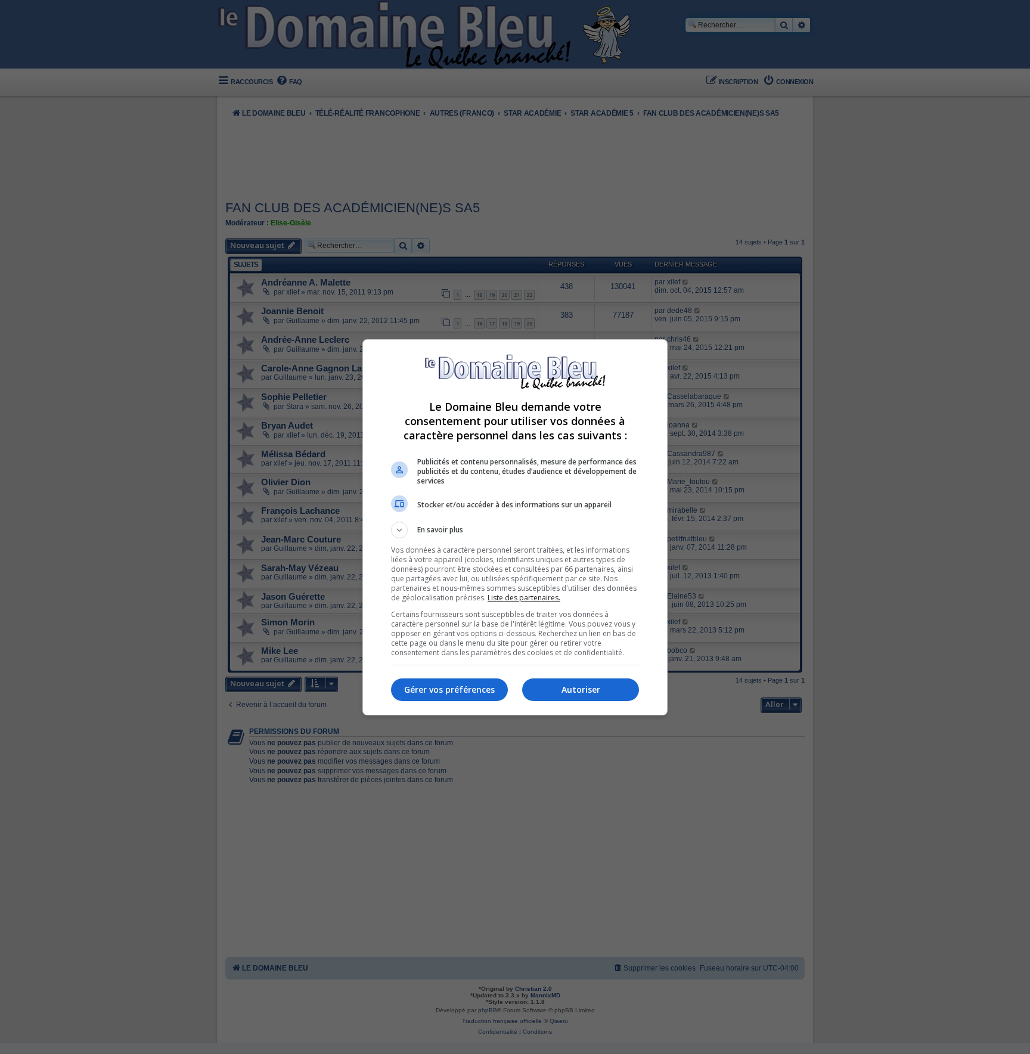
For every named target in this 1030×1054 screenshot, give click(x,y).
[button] (515, 530)
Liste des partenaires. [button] (524, 598)
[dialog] (515, 527)
